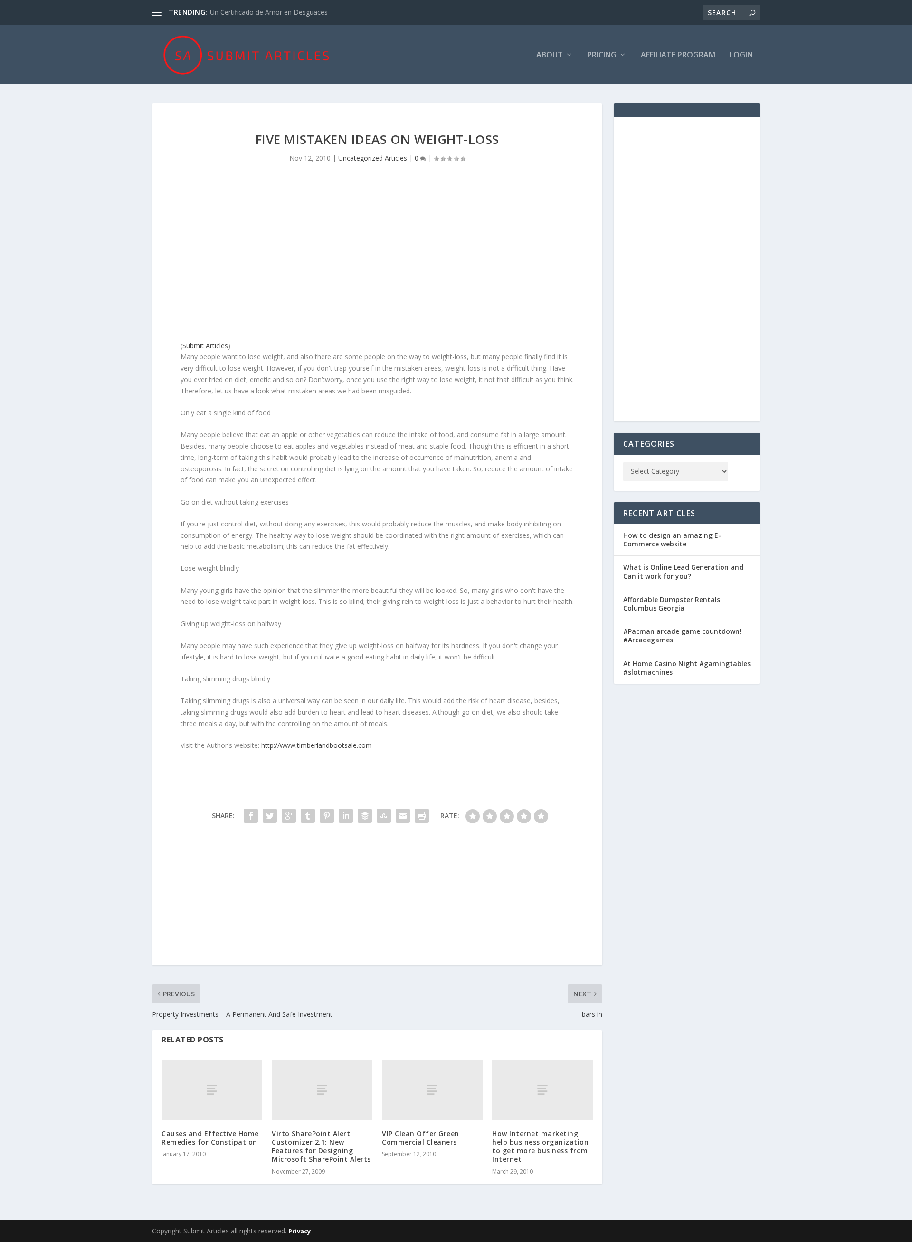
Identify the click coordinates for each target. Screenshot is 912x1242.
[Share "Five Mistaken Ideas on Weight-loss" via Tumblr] (307, 815)
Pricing (602, 55)
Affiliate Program (678, 55)
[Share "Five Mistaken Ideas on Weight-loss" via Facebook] (250, 815)
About (549, 55)
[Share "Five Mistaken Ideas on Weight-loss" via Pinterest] (326, 815)
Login (741, 55)
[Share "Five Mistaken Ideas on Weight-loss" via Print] (421, 815)
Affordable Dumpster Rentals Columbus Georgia (671, 603)
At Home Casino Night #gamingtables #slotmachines (686, 668)
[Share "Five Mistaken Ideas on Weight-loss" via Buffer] (364, 815)
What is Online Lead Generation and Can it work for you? (683, 571)
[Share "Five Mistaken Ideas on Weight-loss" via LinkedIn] (345, 815)
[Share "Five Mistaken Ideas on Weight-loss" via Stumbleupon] (383, 815)
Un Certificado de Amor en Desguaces (269, 12)
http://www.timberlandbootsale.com (316, 745)
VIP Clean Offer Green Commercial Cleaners (420, 1137)
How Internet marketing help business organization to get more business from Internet (540, 1146)
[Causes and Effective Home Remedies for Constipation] (212, 1090)
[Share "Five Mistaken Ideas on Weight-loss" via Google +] (288, 815)
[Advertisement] (377, 259)
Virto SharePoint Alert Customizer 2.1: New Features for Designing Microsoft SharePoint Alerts (321, 1146)
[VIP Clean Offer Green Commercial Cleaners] (432, 1090)
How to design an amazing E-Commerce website (672, 539)
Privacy (299, 1231)
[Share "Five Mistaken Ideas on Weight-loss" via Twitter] (269, 815)
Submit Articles (205, 345)
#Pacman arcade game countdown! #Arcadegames (682, 635)
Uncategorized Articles (372, 157)
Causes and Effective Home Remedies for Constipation (210, 1137)
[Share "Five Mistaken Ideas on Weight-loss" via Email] (402, 815)
